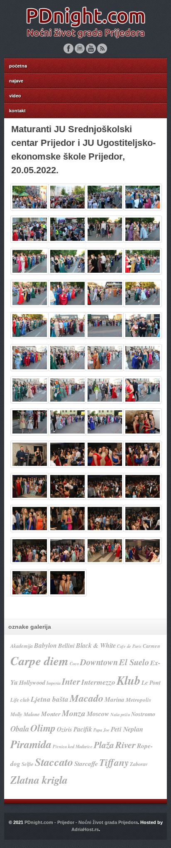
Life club (19, 699)
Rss (102, 48)
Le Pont (151, 682)
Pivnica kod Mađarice (73, 746)
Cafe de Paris (129, 646)
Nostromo (143, 714)
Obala (19, 728)
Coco (74, 663)
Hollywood (32, 682)
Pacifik (82, 729)
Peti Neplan (127, 729)
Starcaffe (86, 763)
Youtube (91, 48)
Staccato (54, 762)
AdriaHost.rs (85, 829)
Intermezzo (98, 682)
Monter (51, 714)
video (15, 95)
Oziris (64, 729)
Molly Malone (25, 714)
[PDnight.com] (85, 38)
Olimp (43, 728)
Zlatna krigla (39, 779)
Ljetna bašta (49, 699)
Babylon (45, 645)
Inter (71, 681)
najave (16, 81)
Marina (115, 699)
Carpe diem (39, 660)
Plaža (104, 745)
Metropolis (138, 699)
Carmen (151, 645)
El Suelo (134, 662)
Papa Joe (101, 730)
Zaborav (139, 764)
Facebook (68, 48)
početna (18, 66)
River (125, 744)
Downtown (99, 662)
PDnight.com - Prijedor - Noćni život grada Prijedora (81, 822)
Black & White (96, 645)
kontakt (17, 110)
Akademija (21, 645)
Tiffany (114, 762)
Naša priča (120, 714)
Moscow (98, 713)
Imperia (53, 683)
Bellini (66, 645)
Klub (128, 680)
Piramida (30, 744)
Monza (74, 713)
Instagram (80, 48)
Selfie (28, 764)
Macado (86, 698)
